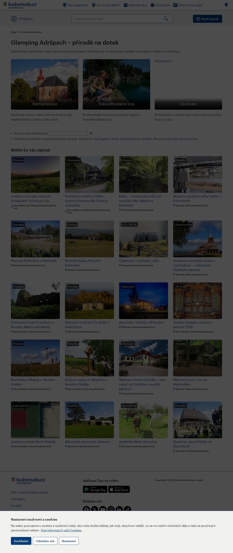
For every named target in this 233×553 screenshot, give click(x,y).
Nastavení (69, 541)
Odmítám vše (45, 541)
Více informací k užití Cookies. (61, 530)
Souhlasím (21, 541)
